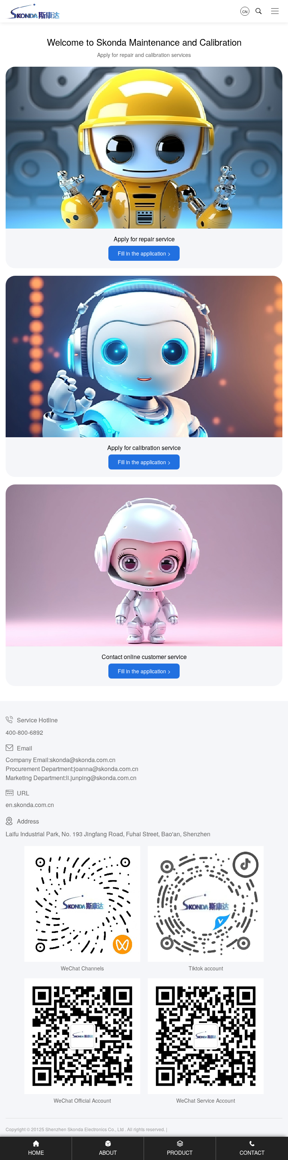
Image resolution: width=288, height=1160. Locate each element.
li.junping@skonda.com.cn (101, 777)
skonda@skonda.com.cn (83, 759)
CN (245, 11)
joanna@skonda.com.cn (106, 768)
